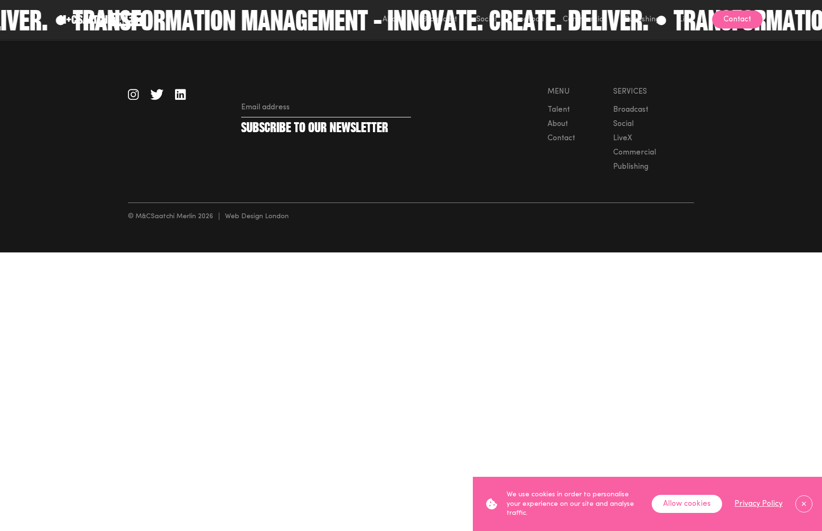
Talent (559, 110)
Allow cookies (687, 504)
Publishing (642, 19)
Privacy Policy (758, 504)
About (392, 19)
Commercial (584, 19)
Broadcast (439, 19)
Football (530, 19)
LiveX (622, 138)
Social (486, 19)
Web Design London (257, 216)
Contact (561, 138)
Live (686, 19)
